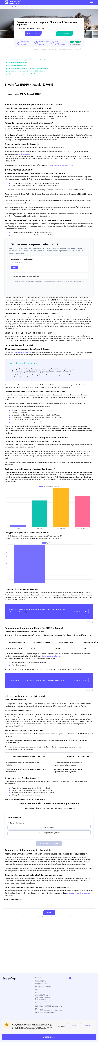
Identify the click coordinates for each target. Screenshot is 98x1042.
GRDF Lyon (69, 1033)
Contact (37, 985)
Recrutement (38, 991)
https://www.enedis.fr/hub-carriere (80, 893)
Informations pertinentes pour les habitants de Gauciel (27, 60)
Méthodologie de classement (42, 997)
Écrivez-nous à (43, 1005)
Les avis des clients (40, 988)
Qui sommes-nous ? (40, 980)
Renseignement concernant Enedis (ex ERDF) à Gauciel (27, 71)
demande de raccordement (23, 352)
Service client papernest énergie (43, 986)
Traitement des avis (40, 994)
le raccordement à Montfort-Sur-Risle (61, 165)
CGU (36, 992)
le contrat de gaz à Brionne (51, 656)
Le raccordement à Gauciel (17, 65)
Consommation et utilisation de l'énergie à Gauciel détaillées (28, 68)
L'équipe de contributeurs (41, 983)
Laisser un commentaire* (12, 899)
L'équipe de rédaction (40, 981)
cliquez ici (73, 917)
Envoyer (49, 913)
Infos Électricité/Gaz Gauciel (18, 62)
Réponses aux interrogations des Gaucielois (23, 74)
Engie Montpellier (39, 1033)
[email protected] (23, 154)
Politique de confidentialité (41, 995)
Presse (36, 989)
